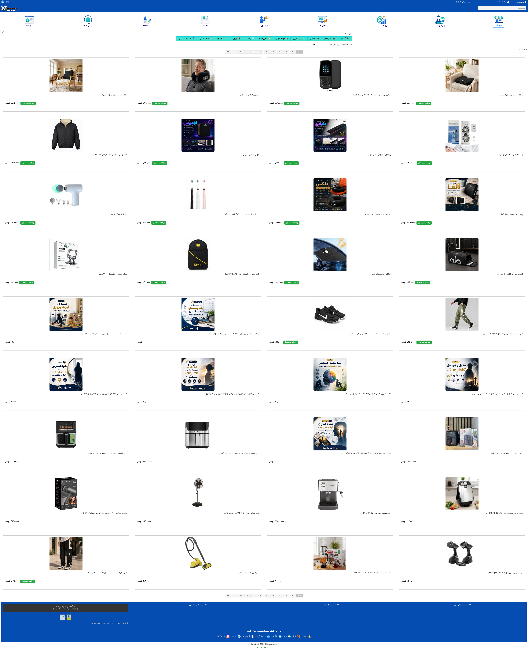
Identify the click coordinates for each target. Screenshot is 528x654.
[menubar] (264, 38)
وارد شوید (520, 2)
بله (285, 636)
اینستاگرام (221, 636)
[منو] (2, 1)
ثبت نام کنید (502, 1)
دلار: (468, 2)
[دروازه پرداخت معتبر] (69, 617)
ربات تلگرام (261, 636)
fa (9, 1)
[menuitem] (186, 38)
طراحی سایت (264, 650)
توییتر (234, 636)
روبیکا (304, 636)
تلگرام (275, 636)
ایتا (294, 636)
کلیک (63, 608)
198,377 (463, 2)
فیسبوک (246, 636)
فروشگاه (347, 34)
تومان (457, 2)
